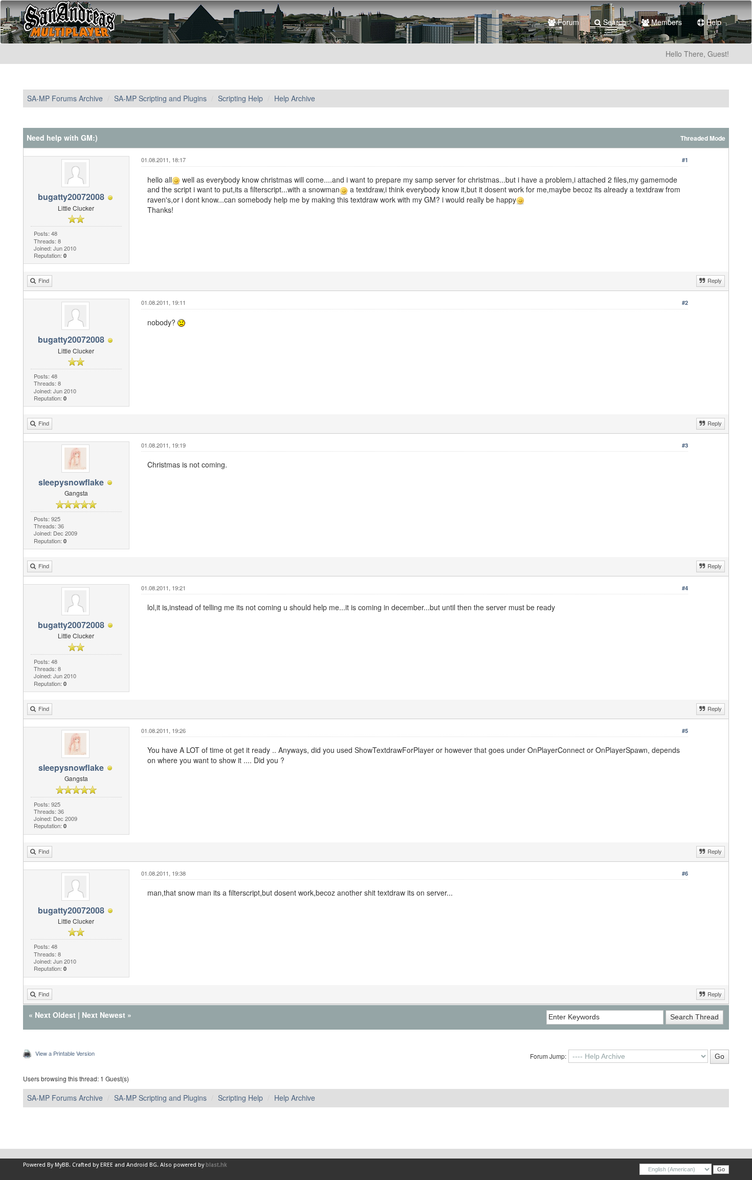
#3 (685, 445)
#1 (685, 160)
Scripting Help (240, 98)
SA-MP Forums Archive (65, 98)
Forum (567, 22)
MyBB (62, 1165)
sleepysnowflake (71, 482)
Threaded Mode (702, 138)
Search (613, 22)
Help (712, 22)
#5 (685, 730)
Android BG (141, 1165)
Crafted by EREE (92, 1165)
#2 (685, 302)
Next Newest (103, 1015)
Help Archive (294, 98)
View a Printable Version (65, 1053)
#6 (685, 873)
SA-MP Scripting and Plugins (160, 98)
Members (665, 22)
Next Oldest (55, 1015)
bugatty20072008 (71, 197)
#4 (685, 588)
